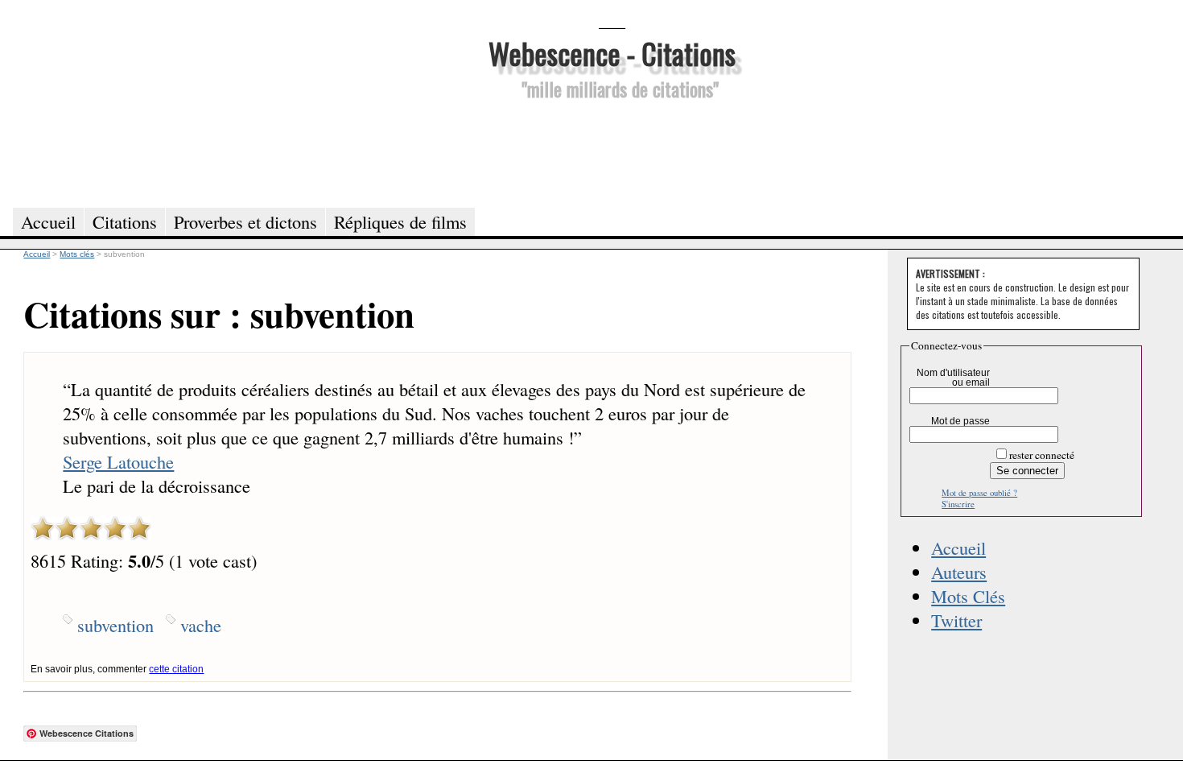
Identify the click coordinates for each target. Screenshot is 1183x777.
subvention (115, 625)
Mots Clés (968, 596)
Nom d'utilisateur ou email (953, 377)
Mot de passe (960, 421)
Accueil (958, 547)
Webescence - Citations (612, 52)
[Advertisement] (612, 151)
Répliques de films (400, 221)
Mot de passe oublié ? (979, 492)
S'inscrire (958, 504)
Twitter (956, 620)
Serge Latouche (118, 461)
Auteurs (959, 572)
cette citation (176, 669)
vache (200, 625)
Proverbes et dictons (245, 221)
